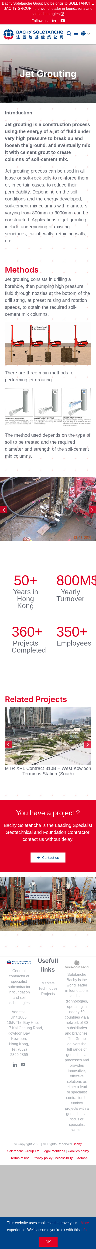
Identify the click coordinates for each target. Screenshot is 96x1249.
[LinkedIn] (15, 1064)
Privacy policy (42, 1157)
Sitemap (81, 1157)
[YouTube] (23, 1064)
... (48, 999)
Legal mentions (53, 1150)
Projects (48, 994)
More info (85, 1226)
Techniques (48, 988)
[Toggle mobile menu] (76, 33)
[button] (87, 34)
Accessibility (64, 1157)
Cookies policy (78, 1150)
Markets (48, 983)
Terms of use (20, 1157)
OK (48, 1241)
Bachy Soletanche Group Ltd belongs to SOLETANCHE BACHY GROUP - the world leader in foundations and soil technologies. (48, 8)
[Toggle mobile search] (69, 33)
